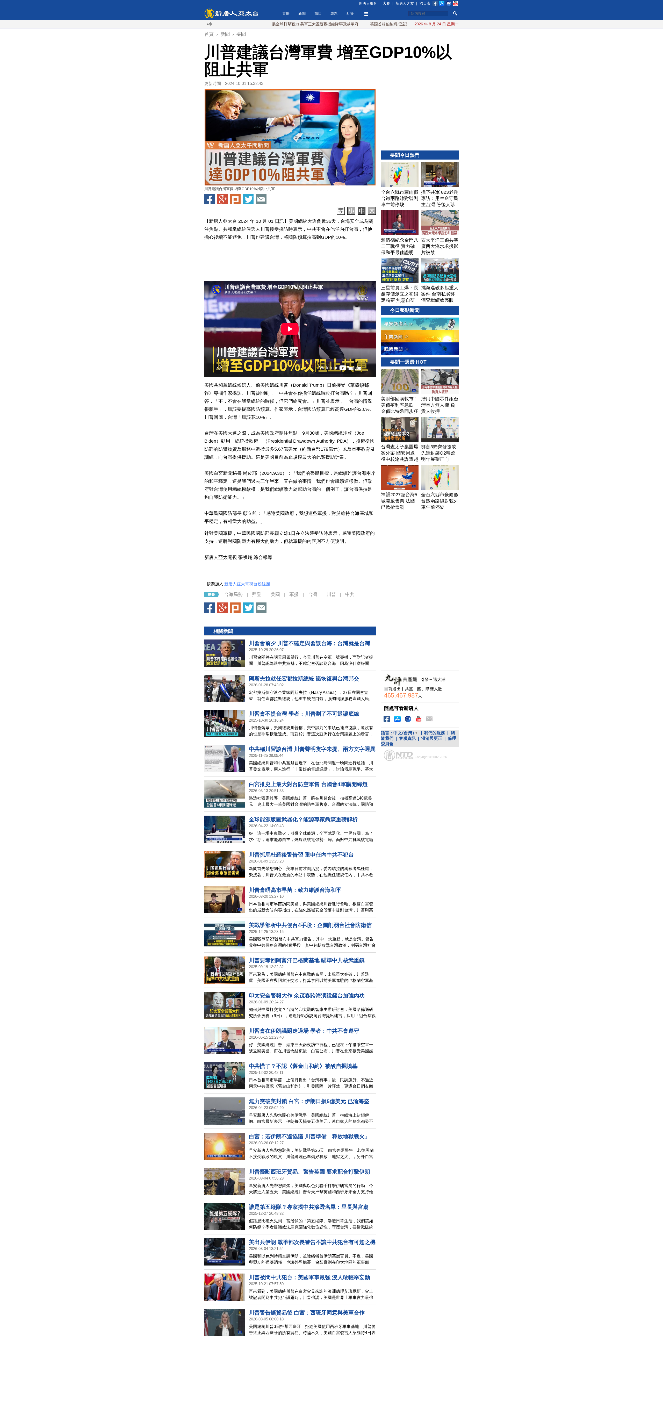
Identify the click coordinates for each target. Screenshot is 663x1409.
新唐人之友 (405, 3)
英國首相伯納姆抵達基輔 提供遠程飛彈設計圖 (361, 24)
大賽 (386, 3)
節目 (318, 13)
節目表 (425, 3)
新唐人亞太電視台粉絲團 (247, 584)
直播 (286, 13)
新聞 (302, 13)
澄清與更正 (431, 738)
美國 (275, 594)
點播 (350, 13)
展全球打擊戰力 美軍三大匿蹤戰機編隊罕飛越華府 (267, 24)
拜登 (256, 594)
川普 (331, 594)
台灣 (312, 594)
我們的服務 (434, 733)
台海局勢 (233, 594)
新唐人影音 (368, 3)
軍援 (294, 594)
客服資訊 (407, 738)
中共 (350, 594)
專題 (334, 13)
